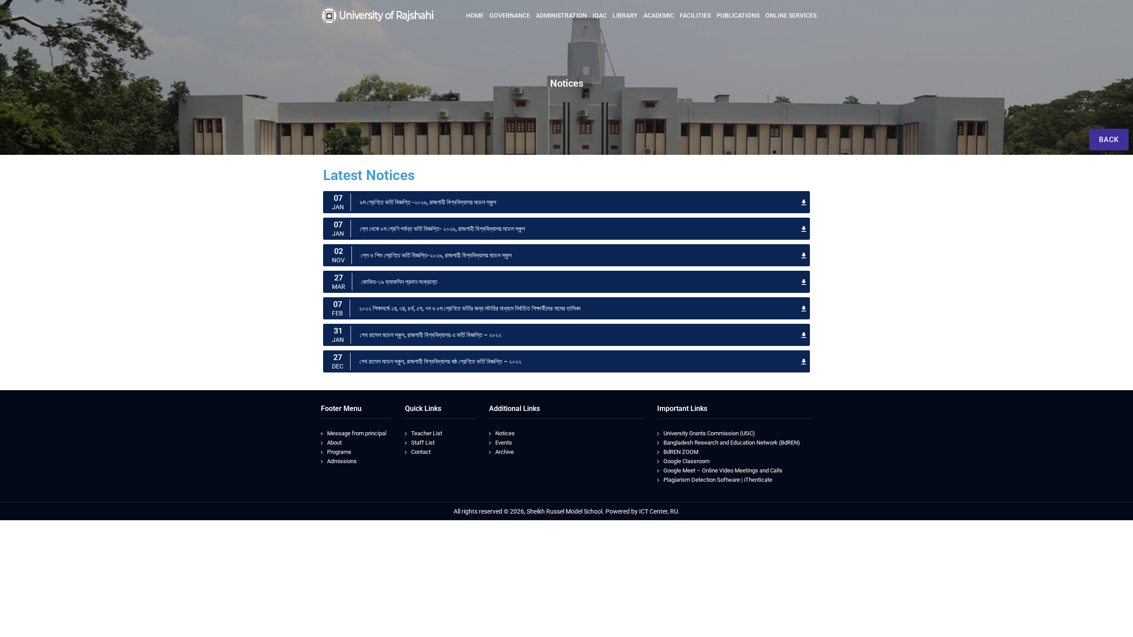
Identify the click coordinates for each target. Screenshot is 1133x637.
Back (1109, 139)
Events (503, 442)
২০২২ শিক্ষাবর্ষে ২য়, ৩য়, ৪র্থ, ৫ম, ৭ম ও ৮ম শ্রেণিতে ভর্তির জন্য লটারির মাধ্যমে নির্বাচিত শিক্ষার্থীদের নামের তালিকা (470, 308)
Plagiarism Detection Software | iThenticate (717, 479)
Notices (505, 433)
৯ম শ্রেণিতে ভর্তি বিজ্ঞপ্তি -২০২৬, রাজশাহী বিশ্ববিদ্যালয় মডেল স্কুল (428, 202)
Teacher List (426, 433)
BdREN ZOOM (680, 452)
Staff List (423, 442)
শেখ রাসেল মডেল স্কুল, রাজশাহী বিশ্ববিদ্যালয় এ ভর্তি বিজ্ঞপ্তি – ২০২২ (430, 334)
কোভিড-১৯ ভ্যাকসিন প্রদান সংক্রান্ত (399, 281)
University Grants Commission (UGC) (709, 433)
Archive (504, 452)
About (334, 442)
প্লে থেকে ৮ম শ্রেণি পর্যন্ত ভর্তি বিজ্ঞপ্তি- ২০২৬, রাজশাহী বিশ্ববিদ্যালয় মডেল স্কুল (442, 228)
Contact (421, 452)
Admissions (342, 461)
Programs (339, 452)
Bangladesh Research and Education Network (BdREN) (731, 442)
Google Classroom (686, 461)
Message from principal (356, 433)
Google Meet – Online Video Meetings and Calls (722, 470)
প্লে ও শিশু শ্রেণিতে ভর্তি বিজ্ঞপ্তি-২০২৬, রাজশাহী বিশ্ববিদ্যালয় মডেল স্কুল (436, 255)
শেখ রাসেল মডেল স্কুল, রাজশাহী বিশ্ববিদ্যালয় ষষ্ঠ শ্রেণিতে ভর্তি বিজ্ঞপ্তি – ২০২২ (440, 361)
